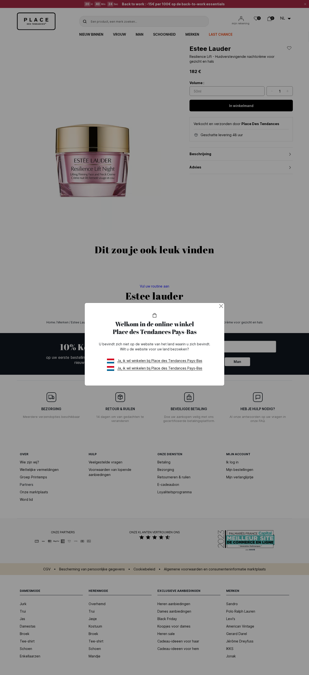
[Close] (221, 306)
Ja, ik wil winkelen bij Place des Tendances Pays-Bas (159, 361)
